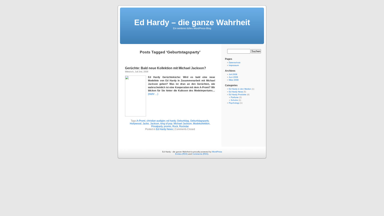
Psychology (234, 103)
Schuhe (234, 100)
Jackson (154, 123)
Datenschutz (234, 62)
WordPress (217, 152)
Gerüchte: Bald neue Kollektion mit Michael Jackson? (165, 68)
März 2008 (234, 80)
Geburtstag (183, 120)
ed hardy (171, 120)
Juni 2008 (233, 77)
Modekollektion (201, 123)
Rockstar (184, 126)
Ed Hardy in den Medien (240, 89)
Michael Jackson (183, 123)
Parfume (235, 97)
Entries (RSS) (181, 154)
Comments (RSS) (200, 154)
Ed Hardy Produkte (237, 94)
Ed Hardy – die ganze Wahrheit (192, 22)
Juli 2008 (233, 74)
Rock (175, 126)
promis (167, 126)
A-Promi (141, 120)
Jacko (146, 123)
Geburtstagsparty (199, 120)
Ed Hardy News (164, 129)
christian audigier (156, 120)
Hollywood (135, 123)
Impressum (234, 65)
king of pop (166, 123)
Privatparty (157, 126)
